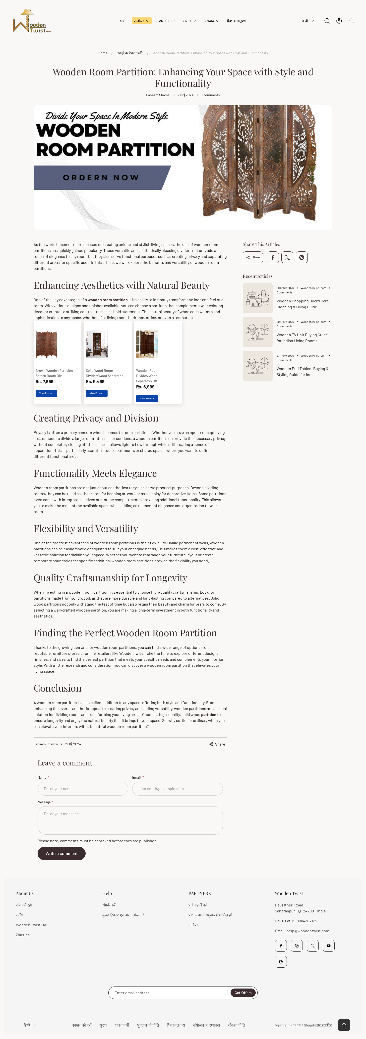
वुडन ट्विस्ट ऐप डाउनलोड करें (123, 914)
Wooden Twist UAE (32, 924)
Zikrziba (23, 934)
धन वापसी (122, 1025)
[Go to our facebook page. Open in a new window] (281, 946)
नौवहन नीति (236, 1025)
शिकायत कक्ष (176, 1025)
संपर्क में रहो (24, 904)
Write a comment (62, 853)
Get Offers (243, 993)
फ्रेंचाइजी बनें (197, 904)
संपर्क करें (109, 904)
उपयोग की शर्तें (81, 1025)
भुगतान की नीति (148, 1025)
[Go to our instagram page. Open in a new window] (297, 946)
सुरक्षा (103, 1025)
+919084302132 (304, 920)
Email (136, 777)
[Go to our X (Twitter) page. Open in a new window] (313, 946)
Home (102, 53)
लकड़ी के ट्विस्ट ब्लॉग (130, 53)
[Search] (327, 20)
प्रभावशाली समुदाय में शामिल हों (210, 914)
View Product (46, 393)
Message (44, 802)
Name (42, 777)
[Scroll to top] (344, 1025)
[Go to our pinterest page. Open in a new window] (281, 962)
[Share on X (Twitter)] (287, 257)
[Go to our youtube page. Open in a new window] (329, 946)
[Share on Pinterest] (302, 257)
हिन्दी (305, 21)
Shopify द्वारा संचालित (318, 1025)
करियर (193, 924)
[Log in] (339, 20)
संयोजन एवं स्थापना (206, 1025)
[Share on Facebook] (273, 257)
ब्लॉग (19, 914)
